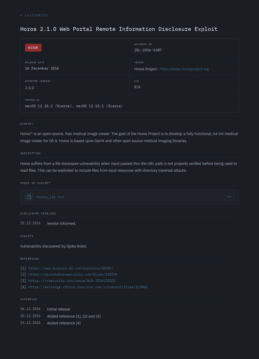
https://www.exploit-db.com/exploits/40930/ (70, 268)
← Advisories (34, 15)
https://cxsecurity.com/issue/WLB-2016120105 (71, 280)
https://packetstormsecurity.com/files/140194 (72, 274)
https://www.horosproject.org (184, 68)
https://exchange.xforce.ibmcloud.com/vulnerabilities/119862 (88, 287)
